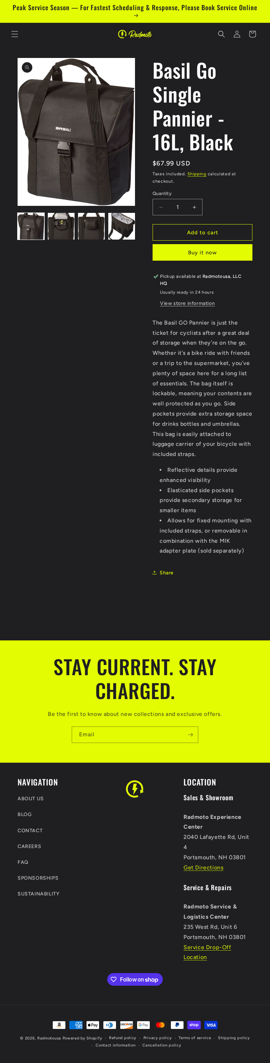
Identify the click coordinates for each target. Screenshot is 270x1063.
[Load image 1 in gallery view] (31, 226)
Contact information (115, 1045)
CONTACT (30, 831)
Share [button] (167, 573)
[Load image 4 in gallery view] (121, 226)
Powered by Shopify (82, 1038)
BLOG (25, 814)
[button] (14, 34)
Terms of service (195, 1038)
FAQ (23, 862)
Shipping (196, 173)
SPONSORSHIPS (38, 878)
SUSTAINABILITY (38, 894)
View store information (187, 303)
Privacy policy (157, 1038)
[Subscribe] (190, 734)
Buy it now (202, 252)
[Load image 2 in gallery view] (61, 226)
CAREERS (29, 846)
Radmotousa (49, 1038)
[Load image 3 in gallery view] (91, 226)
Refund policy (122, 1038)
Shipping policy (234, 1038)
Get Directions (203, 867)
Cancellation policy (161, 1045)
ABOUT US (31, 799)
